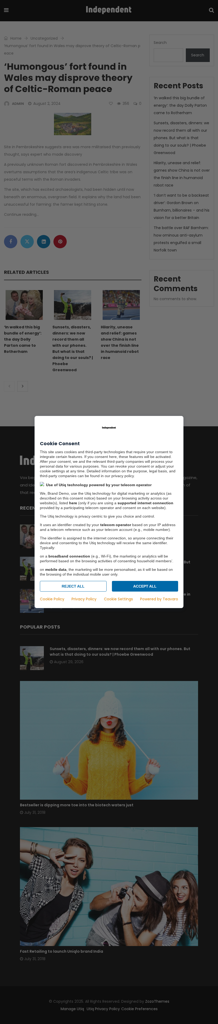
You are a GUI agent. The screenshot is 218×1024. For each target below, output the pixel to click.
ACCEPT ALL (145, 586)
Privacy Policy (84, 599)
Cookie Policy (52, 599)
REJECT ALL (73, 586)
